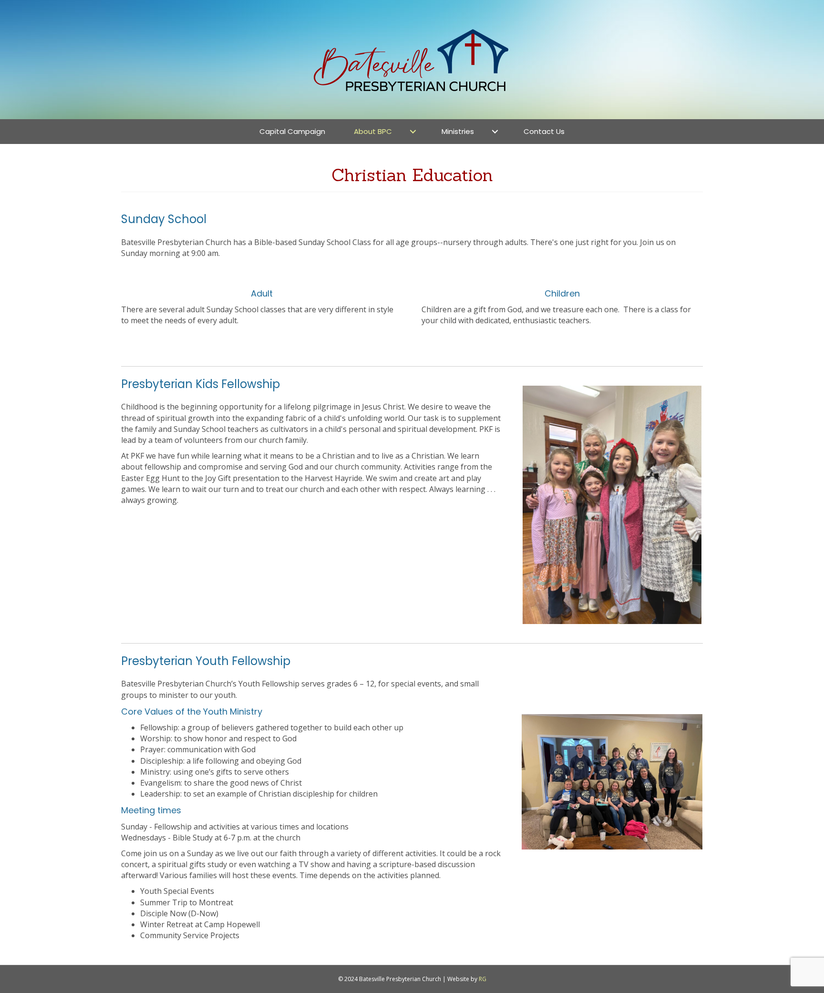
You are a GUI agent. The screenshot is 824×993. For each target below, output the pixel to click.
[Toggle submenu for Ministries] (494, 131)
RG (482, 979)
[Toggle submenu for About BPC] (412, 131)
